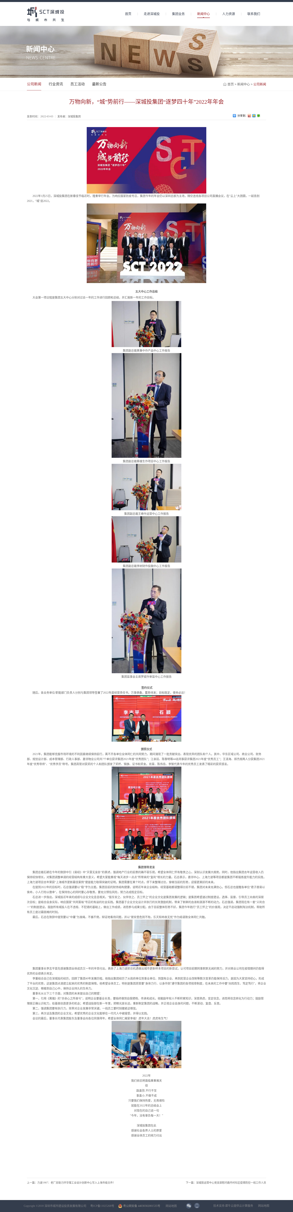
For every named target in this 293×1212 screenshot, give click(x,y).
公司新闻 (259, 84)
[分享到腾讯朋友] (258, 115)
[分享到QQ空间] (254, 115)
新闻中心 (243, 84)
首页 (128, 14)
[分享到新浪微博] (249, 115)
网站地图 (170, 1205)
